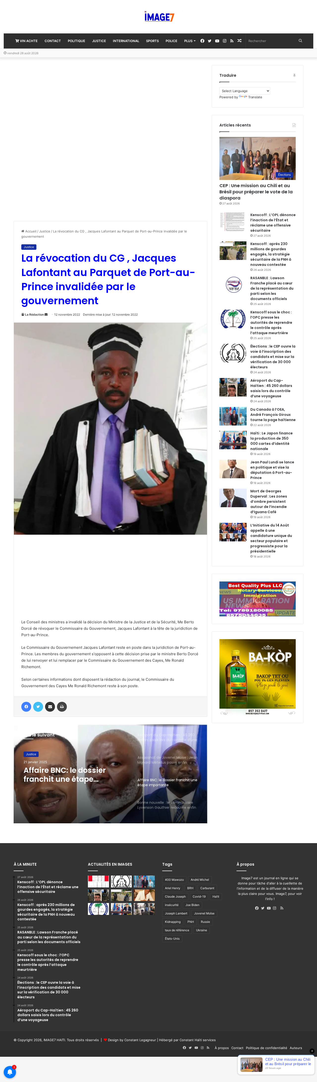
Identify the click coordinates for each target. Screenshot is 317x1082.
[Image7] (158, 17)
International (126, 41)
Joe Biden (192, 905)
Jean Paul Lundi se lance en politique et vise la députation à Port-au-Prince (272, 470)
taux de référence (177, 930)
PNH (190, 922)
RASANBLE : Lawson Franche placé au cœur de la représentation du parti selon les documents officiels (271, 288)
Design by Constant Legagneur (132, 1040)
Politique (76, 41)
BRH (190, 888)
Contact (53, 41)
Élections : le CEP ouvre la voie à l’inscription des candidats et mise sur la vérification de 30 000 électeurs (272, 357)
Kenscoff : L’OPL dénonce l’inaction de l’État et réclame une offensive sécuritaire (273, 222)
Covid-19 (199, 896)
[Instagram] (276, 908)
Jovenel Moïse (204, 913)
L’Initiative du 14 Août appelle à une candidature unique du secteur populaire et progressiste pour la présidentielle (271, 538)
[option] (110, 773)
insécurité (172, 905)
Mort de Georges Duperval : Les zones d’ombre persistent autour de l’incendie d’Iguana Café (268, 501)
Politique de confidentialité (266, 1048)
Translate (255, 97)
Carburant (207, 888)
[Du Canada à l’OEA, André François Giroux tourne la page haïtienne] (233, 416)
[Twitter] (264, 908)
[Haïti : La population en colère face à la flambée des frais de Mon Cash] (98, 881)
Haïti (215, 896)
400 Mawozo (174, 879)
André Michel (200, 879)
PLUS (188, 41)
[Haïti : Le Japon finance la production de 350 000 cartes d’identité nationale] (233, 440)
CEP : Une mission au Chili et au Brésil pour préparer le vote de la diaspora (256, 191)
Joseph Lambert (176, 913)
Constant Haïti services (198, 1040)
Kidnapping (173, 922)
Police (171, 41)
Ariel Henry (172, 888)
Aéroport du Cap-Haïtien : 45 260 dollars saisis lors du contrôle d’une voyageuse (271, 388)
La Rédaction (34, 314)
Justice (99, 41)
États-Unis (172, 938)
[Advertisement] (51, 139)
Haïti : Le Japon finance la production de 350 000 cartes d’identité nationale (271, 441)
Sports (152, 41)
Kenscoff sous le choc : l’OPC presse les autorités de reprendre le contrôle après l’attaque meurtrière (271, 322)
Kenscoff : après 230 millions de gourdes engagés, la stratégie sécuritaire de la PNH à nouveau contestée (270, 254)
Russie (205, 922)
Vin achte (28, 41)
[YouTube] (270, 908)
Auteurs (296, 1048)
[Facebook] (258, 908)
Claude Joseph (175, 896)
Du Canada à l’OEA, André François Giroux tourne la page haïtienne (273, 414)
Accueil (30, 231)
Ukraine (201, 930)
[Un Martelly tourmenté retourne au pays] (144, 909)
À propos (222, 1048)
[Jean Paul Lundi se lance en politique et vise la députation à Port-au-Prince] (233, 469)
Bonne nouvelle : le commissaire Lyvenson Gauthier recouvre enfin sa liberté (74, 775)
